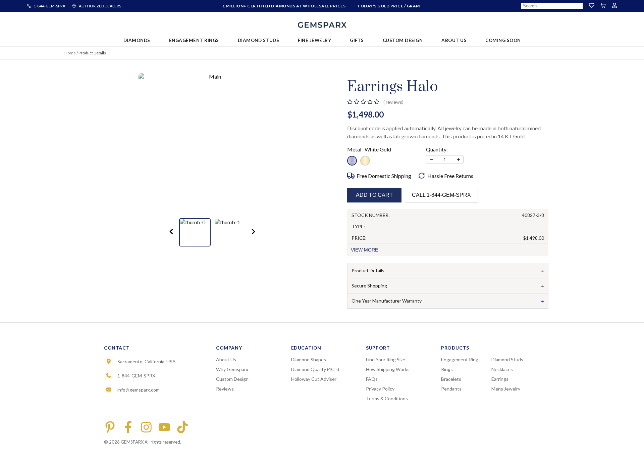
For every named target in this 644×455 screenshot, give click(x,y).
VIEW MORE (364, 250)
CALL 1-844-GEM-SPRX (441, 195)
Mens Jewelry (505, 389)
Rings (447, 369)
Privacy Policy (380, 389)
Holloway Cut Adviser (313, 379)
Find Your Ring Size (385, 359)
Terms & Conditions (387, 398)
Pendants (451, 389)
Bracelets (451, 379)
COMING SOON (503, 40)
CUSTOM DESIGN (403, 40)
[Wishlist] (591, 6)
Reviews (225, 389)
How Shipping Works (388, 369)
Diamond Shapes (308, 359)
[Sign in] (614, 6)
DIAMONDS (136, 40)
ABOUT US (454, 40)
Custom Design (232, 379)
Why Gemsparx (232, 369)
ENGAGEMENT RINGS (194, 40)
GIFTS (357, 40)
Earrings (499, 379)
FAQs (372, 379)
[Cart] (603, 6)
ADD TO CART (374, 195)
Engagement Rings (461, 359)
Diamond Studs (507, 359)
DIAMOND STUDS (258, 40)
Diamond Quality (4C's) (315, 369)
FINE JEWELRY (314, 40)
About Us (226, 359)
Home (70, 52)
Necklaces (502, 369)
